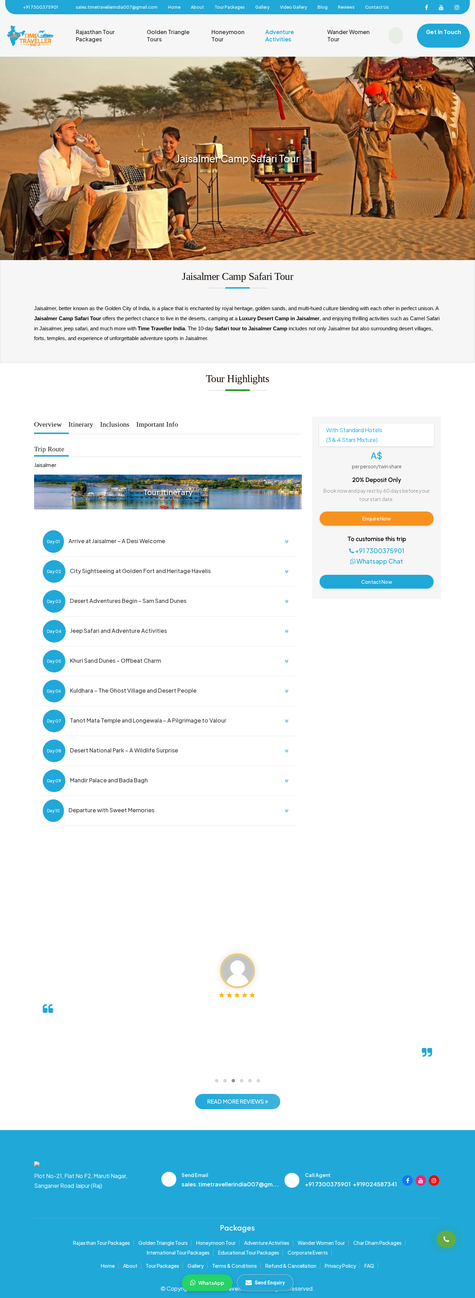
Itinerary (81, 424)
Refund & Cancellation (290, 1266)
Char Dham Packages (377, 1243)
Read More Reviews (236, 1101)
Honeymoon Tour (227, 35)
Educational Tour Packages (248, 1252)
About (197, 7)
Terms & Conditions (234, 1266)
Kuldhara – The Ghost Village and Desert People (121, 690)
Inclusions (114, 424)
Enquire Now (376, 518)
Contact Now (376, 582)
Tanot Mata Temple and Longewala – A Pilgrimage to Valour (136, 720)
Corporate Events (308, 1252)
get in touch (443, 31)
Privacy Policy (340, 1266)
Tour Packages (230, 7)
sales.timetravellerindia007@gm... (230, 1184)
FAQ (369, 1266)
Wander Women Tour (348, 35)
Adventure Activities (279, 35)
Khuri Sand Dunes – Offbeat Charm (104, 660)
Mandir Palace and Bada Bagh (97, 780)
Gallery (262, 7)
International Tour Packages (178, 1252)
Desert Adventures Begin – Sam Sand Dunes (116, 600)
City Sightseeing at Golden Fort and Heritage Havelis (129, 570)
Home (174, 7)
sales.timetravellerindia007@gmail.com (117, 7)
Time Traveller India (234, 1288)
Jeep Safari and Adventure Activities (107, 630)
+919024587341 (375, 1184)
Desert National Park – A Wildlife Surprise (112, 750)
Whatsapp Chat (379, 561)
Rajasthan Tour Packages (95, 35)
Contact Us (377, 7)
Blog (322, 7)
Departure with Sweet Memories (100, 810)
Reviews (346, 7)
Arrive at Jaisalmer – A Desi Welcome (106, 541)
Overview (48, 424)
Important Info (157, 424)
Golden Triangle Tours (168, 35)
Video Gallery (293, 7)
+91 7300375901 (40, 7)
